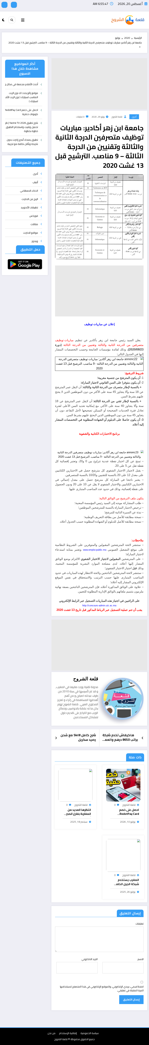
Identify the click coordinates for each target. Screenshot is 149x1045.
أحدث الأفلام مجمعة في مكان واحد (21, 84)
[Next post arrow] (56, 738)
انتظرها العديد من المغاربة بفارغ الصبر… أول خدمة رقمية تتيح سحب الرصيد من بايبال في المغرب (77, 812)
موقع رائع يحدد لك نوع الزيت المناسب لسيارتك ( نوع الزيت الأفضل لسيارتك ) (21, 97)
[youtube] (4, 5)
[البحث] (11, 20)
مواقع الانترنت (30, 232)
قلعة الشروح (117, 117)
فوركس (33, 215)
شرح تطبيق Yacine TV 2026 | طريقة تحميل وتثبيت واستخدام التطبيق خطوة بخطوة (21, 127)
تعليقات (140, 923)
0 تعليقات (80, 117)
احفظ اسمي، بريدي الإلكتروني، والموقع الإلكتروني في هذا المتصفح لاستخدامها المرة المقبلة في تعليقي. (102, 988)
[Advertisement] (99, 83)
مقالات (34, 224)
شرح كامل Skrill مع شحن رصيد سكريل (78, 738)
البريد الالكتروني (89, 959)
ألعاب (35, 182)
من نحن (51, 1033)
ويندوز (35, 241)
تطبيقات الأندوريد (29, 207)
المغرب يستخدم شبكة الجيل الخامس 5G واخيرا (125, 882)
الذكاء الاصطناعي (29, 190)
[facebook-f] (14, 5)
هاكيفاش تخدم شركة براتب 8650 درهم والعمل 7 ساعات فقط (120, 738)
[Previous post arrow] (143, 738)
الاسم (141, 959)
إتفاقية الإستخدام (68, 1033)
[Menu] (23, 20)
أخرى (134, 117)
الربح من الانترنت (30, 199)
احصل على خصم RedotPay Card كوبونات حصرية (129, 812)
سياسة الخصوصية (89, 1033)
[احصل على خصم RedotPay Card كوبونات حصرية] (123, 785)
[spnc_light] (3, 20)
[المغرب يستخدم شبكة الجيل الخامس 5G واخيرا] (123, 855)
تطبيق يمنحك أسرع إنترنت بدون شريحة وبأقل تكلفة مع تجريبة (22, 142)
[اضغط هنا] (99, 363)
